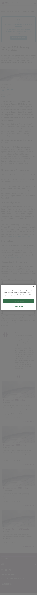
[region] (18, 297)
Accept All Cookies (18, 301)
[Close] (33, 287)
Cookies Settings (18, 306)
